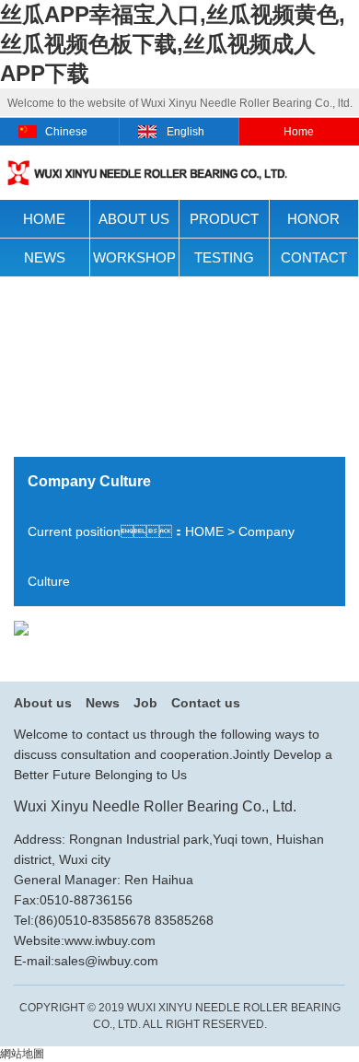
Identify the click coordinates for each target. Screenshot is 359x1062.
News (103, 702)
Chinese (66, 131)
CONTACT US (314, 263)
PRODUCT (224, 219)
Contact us (205, 702)
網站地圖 (22, 1053)
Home (299, 131)
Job (145, 702)
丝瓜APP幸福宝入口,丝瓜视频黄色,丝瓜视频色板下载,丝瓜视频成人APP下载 (172, 44)
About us (43, 702)
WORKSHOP (134, 257)
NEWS (44, 257)
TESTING (224, 257)
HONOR (313, 219)
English (185, 131)
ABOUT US (133, 219)
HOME (44, 219)
